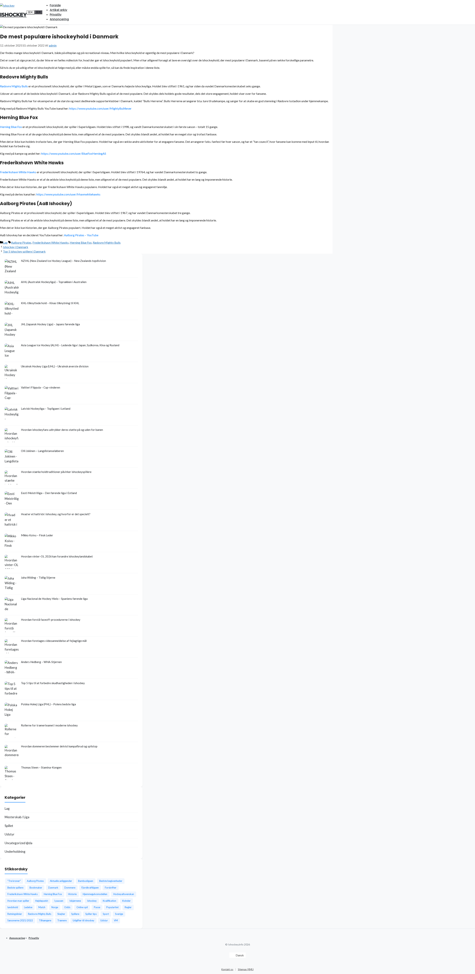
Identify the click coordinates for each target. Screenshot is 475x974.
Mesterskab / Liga (17, 817)
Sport (106, 913)
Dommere (69, 887)
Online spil (82, 907)
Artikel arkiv (58, 10)
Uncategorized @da (18, 843)
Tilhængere (45, 920)
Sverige (119, 913)
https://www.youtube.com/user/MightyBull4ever (100, 108)
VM (116, 920)
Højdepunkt (41, 900)
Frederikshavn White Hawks (18, 172)
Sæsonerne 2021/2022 (20, 920)
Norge (54, 907)
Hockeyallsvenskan (123, 894)
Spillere (75, 913)
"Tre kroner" (14, 880)
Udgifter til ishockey (83, 920)
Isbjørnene (75, 900)
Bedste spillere (15, 887)
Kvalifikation (109, 900)
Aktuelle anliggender (61, 880)
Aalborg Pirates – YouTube (81, 235)
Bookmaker (36, 887)
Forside (55, 5)
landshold (12, 907)
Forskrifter (110, 887)
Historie (72, 894)
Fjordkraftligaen (90, 887)
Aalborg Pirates (21, 242)
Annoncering (59, 19)
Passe (97, 907)
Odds (67, 907)
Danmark (53, 887)
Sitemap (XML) (246, 969)
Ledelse (28, 907)
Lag (5, 242)
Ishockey (13, 14)
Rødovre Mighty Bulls (14, 86)
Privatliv (55, 14)
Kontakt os (227, 969)
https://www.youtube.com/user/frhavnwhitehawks (68, 194)
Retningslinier (14, 913)
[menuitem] (237, 955)
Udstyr (9, 834)
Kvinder (126, 900)
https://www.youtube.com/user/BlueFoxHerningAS (73, 153)
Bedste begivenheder (110, 880)
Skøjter (61, 913)
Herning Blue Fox (11, 127)
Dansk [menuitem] (240, 955)
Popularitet (112, 907)
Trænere (62, 920)
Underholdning (15, 851)
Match (41, 907)
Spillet (9, 826)
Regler (128, 907)
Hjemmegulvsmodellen (95, 894)
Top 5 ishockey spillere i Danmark (24, 251)
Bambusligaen (85, 880)
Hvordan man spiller (18, 900)
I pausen (58, 900)
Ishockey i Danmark (15, 247)
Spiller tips (91, 913)
